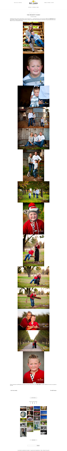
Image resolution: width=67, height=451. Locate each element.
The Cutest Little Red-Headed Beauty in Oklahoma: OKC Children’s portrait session (37, 420)
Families (35, 16)
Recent (38, 7)
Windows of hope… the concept (43, 427)
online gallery (39, 384)
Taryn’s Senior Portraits (30, 413)
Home (15, 2)
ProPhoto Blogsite (46, 450)
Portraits (29, 7)
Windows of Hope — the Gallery (23, 425)
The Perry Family (14, 390)
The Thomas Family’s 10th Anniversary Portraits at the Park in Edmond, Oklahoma (23, 422)
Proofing (48, 2)
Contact (52, 2)
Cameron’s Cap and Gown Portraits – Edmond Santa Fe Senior (37, 424)
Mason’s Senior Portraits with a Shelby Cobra (43, 408)
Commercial (34, 7)
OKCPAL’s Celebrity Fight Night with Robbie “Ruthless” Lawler (44, 433)
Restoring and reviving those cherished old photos (23, 413)
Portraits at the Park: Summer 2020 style (43, 423)
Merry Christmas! (30, 416)
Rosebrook (52, 18)
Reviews (45, 2)
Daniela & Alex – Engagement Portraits (23, 429)
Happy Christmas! (37, 412)
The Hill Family (53, 390)
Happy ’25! (23, 407)
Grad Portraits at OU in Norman (30, 408)
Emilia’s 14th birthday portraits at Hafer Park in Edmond (30, 425)
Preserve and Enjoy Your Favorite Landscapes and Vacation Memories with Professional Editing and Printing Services (43, 416)
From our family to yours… (36, 408)
